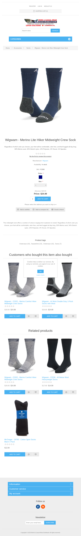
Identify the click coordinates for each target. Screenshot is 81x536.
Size (40, 181)
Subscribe (50, 523)
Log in (40, 6)
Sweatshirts (35, 244)
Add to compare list (42, 209)
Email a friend (59, 209)
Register (32, 6)
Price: (37, 194)
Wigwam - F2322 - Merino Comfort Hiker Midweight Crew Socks (20, 302)
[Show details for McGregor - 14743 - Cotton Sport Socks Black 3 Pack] (21, 418)
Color (40, 173)
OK (40, 271)
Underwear (23, 244)
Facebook (38, 507)
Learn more (40, 275)
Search (55, 30)
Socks (57, 244)
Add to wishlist (25, 209)
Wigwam (45, 161)
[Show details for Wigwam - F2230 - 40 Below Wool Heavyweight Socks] (59, 355)
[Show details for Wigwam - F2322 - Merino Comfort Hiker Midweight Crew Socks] (21, 279)
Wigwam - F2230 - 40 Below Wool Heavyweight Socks (55, 378)
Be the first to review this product (40, 156)
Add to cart (42, 199)
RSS (43, 507)
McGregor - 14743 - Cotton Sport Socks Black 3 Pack (20, 441)
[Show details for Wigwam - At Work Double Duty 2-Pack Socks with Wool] (59, 279)
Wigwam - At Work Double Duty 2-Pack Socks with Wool (57, 302)
